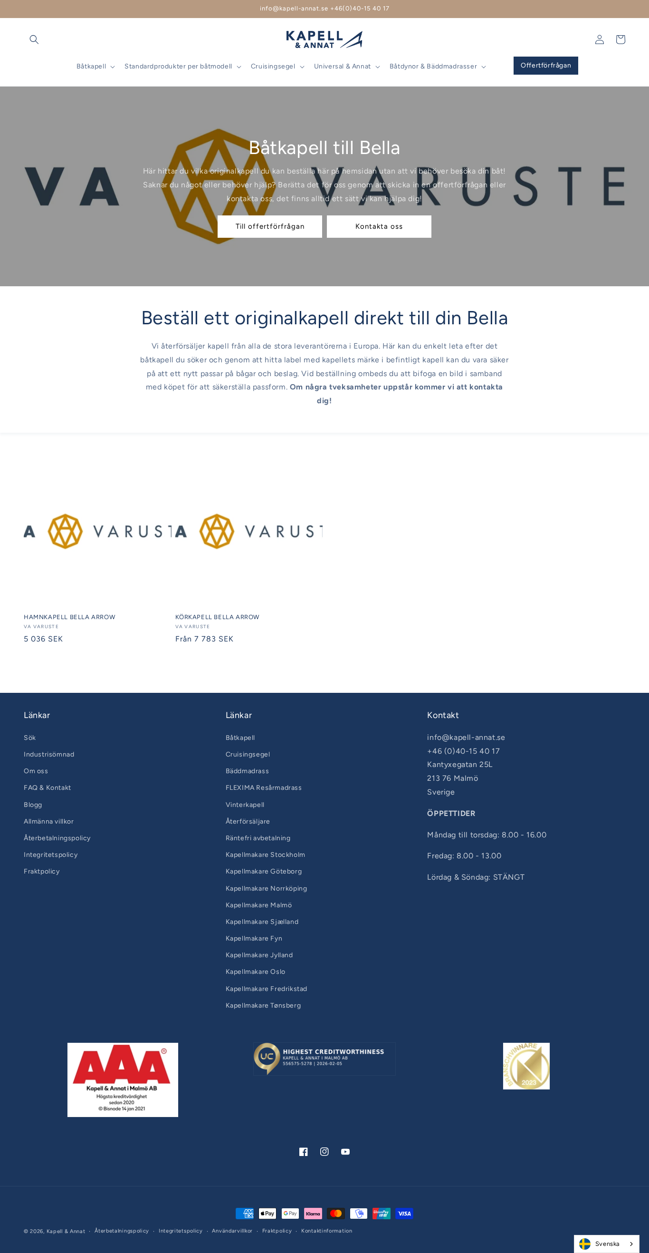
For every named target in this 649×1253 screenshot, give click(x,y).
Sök (30, 738)
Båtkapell (240, 738)
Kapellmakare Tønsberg (263, 1005)
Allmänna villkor (49, 821)
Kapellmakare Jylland (259, 955)
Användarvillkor (232, 1231)
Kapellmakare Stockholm (265, 855)
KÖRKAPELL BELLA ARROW (217, 617)
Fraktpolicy (42, 871)
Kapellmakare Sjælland (262, 922)
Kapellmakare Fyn (254, 938)
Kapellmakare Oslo (256, 972)
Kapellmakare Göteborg (264, 871)
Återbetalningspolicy (57, 838)
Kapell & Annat (66, 1231)
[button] (34, 39)
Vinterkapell (245, 805)
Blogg (33, 805)
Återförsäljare (248, 821)
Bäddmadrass (247, 771)
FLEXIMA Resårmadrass (264, 788)
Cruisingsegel (248, 754)
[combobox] (606, 1244)
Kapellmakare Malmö (259, 905)
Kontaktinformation (327, 1231)
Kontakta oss (379, 226)
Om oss (36, 771)
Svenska (607, 1243)
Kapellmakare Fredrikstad (266, 989)
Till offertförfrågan (270, 226)
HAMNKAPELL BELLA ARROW (69, 617)
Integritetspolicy (50, 855)
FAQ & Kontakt (47, 788)
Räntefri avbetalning (258, 838)
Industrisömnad (49, 754)
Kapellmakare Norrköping (266, 888)
